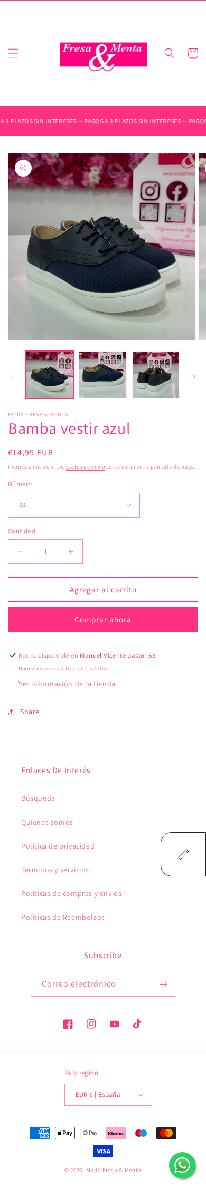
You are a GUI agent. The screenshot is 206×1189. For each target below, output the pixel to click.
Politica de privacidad (58, 846)
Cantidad (21, 531)
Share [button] (30, 711)
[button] (13, 53)
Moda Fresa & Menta (114, 1170)
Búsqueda (38, 798)
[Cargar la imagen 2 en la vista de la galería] (102, 374)
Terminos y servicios (55, 869)
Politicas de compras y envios (71, 893)
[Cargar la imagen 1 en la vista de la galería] (49, 374)
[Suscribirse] (163, 984)
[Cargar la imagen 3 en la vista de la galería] (156, 374)
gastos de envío (85, 466)
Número (20, 484)
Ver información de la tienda (67, 683)
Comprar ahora (103, 620)
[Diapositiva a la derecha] (194, 377)
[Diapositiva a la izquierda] (11, 377)
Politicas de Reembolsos (63, 917)
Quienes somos (47, 822)
